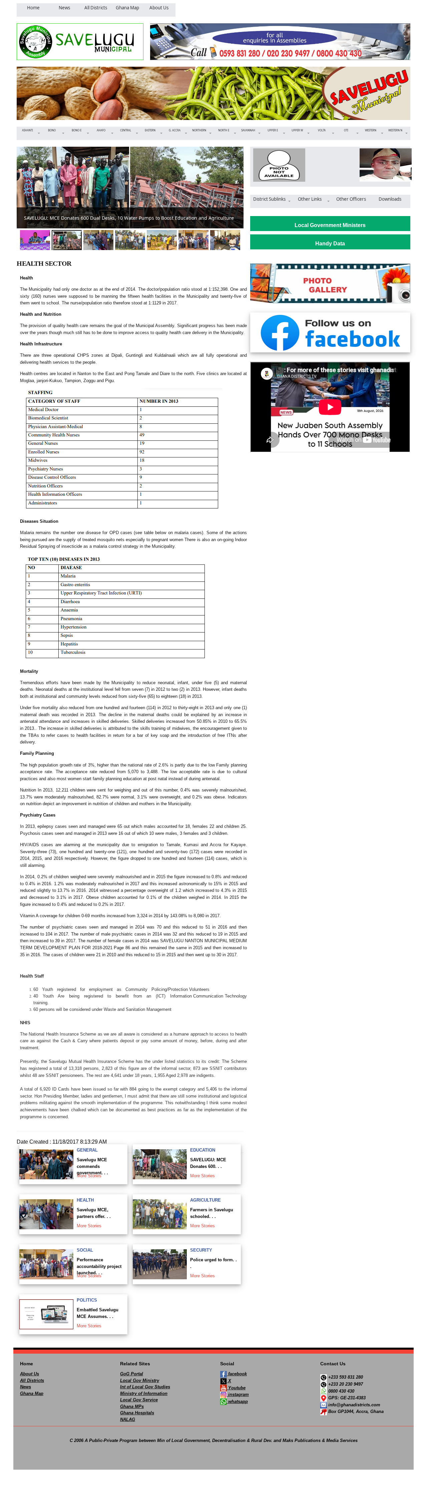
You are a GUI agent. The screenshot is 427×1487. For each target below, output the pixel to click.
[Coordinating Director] (383, 165)
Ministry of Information (143, 1393)
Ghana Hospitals (137, 1412)
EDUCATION (202, 1150)
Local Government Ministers (330, 225)
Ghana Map (31, 1393)
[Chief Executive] (277, 165)
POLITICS (87, 1300)
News (25, 1386)
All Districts (32, 1380)
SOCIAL (85, 1250)
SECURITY (201, 1250)
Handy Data (330, 243)
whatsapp (237, 1401)
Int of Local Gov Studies (145, 1386)
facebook (237, 1373)
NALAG (127, 1419)
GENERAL (87, 1150)
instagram (238, 1394)
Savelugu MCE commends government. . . (92, 1166)
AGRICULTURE (205, 1200)
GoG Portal (131, 1373)
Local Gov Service (139, 1399)
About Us (29, 1373)
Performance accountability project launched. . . (99, 1266)
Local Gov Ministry (139, 1380)
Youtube (236, 1387)
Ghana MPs (132, 1406)
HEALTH (85, 1200)
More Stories (89, 1175)
